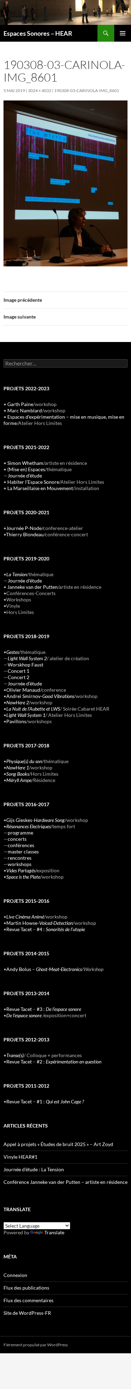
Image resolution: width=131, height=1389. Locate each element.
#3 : (59, 1009)
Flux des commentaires (28, 1300)
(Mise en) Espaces (26, 469)
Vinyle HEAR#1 (20, 1157)
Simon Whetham (25, 463)
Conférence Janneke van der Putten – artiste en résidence (65, 1182)
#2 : (69, 1062)
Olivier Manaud (23, 690)
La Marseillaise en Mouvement (40, 488)
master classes (23, 851)
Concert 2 (18, 677)
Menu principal (122, 33)
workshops (19, 864)
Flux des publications (26, 1288)
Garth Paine (20, 404)
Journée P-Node (24, 528)
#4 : (61, 929)
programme (20, 833)
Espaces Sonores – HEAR (37, 33)
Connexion (15, 1275)
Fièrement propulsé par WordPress (35, 1344)
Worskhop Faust (25, 665)
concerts (17, 839)
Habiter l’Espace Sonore (33, 482)
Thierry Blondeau (25, 534)
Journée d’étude (25, 476)
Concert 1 (18, 671)
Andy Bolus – (44, 969)
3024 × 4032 (39, 90)
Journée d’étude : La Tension (33, 1169)
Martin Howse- (39, 923)
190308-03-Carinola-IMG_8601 (86, 90)
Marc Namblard (24, 410)
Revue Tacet (19, 929)
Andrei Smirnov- (40, 696)
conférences (21, 845)
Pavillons (16, 721)
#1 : (60, 1101)
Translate (54, 1232)
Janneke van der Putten (32, 587)
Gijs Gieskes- (35, 820)
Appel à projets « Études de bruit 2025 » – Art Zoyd (58, 1144)
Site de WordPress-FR (27, 1313)
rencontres (19, 858)
